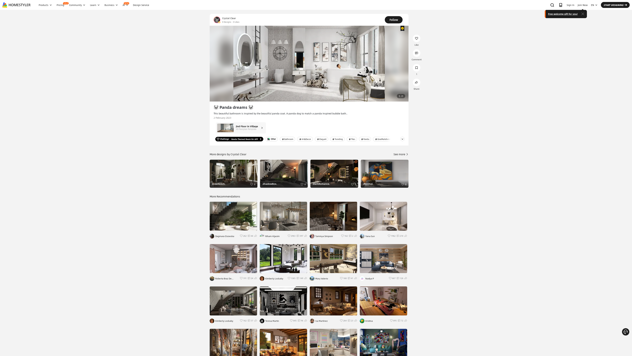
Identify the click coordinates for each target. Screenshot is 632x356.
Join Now (583, 5)
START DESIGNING (613, 5)
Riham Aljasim (272, 236)
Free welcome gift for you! (563, 13)
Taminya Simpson (324, 236)
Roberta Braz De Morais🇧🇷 (223, 278)
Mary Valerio (321, 278)
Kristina (369, 321)
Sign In (570, 5)
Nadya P (369, 278)
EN (592, 5)
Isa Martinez (321, 321)
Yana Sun (370, 236)
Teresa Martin (272, 321)
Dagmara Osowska (224, 236)
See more (400, 154)
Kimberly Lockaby (224, 321)
